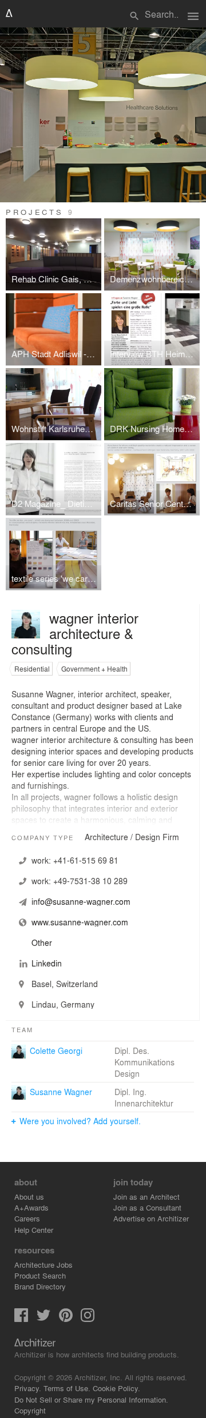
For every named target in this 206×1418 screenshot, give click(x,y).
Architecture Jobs (43, 1264)
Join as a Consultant (147, 1207)
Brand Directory (40, 1286)
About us (29, 1196)
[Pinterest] (66, 1318)
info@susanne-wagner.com (80, 901)
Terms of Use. (66, 1388)
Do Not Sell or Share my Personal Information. (91, 1399)
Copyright (30, 1410)
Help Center (33, 1229)
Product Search (40, 1275)
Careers (27, 1218)
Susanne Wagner (61, 1091)
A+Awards (31, 1207)
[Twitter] (43, 1318)
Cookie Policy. (116, 1388)
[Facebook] (21, 1318)
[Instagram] (87, 1318)
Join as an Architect (146, 1196)
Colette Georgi (56, 1050)
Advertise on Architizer (151, 1218)
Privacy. (27, 1388)
